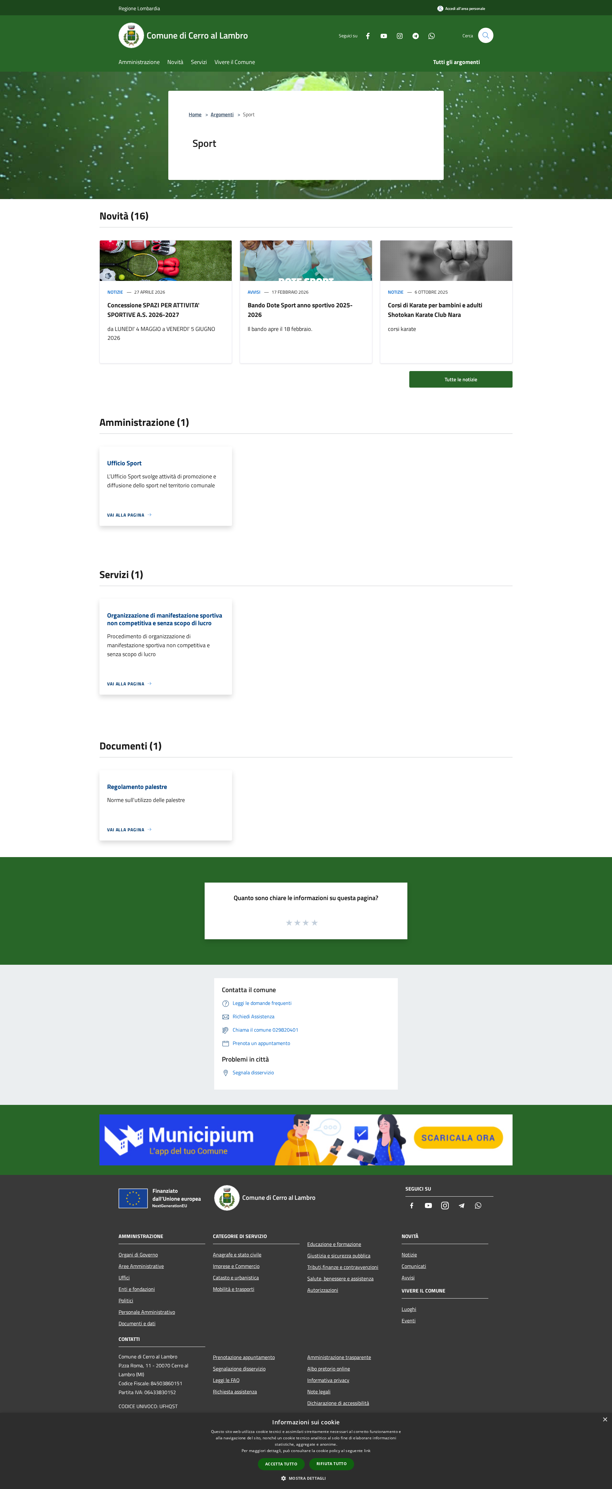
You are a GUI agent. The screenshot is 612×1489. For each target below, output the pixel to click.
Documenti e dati (137, 1323)
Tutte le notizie (461, 379)
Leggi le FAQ (226, 1380)
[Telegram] (413, 35)
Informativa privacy (328, 1380)
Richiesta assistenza (235, 1391)
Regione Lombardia (139, 8)
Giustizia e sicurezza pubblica (338, 1255)
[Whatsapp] (429, 35)
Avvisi (254, 292)
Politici (126, 1300)
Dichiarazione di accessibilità (338, 1403)
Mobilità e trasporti (233, 1289)
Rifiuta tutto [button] (332, 1463)
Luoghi (409, 1309)
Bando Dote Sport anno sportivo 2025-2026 (300, 309)
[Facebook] (365, 35)
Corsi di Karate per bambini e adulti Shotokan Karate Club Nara (435, 309)
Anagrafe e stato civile (237, 1254)
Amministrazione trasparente (339, 1357)
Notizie (115, 292)
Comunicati (414, 1266)
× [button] (604, 1419)
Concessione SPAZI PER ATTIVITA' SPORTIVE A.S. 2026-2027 (153, 309)
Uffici (124, 1277)
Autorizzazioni (322, 1290)
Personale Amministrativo (147, 1312)
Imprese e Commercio (236, 1266)
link (367, 1450)
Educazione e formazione (334, 1244)
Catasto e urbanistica (236, 1277)
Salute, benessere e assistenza (340, 1278)
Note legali (319, 1391)
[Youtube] (381, 35)
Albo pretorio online (328, 1368)
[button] (306, 1478)
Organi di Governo (138, 1254)
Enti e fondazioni (137, 1289)
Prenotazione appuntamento (244, 1357)
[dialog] (306, 1451)
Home (195, 114)
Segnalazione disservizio (239, 1368)
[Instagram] (397, 35)
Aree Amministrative (141, 1266)
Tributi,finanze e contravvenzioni (342, 1267)
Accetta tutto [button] (281, 1464)
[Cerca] (485, 35)
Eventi (409, 1320)
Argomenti (222, 114)
